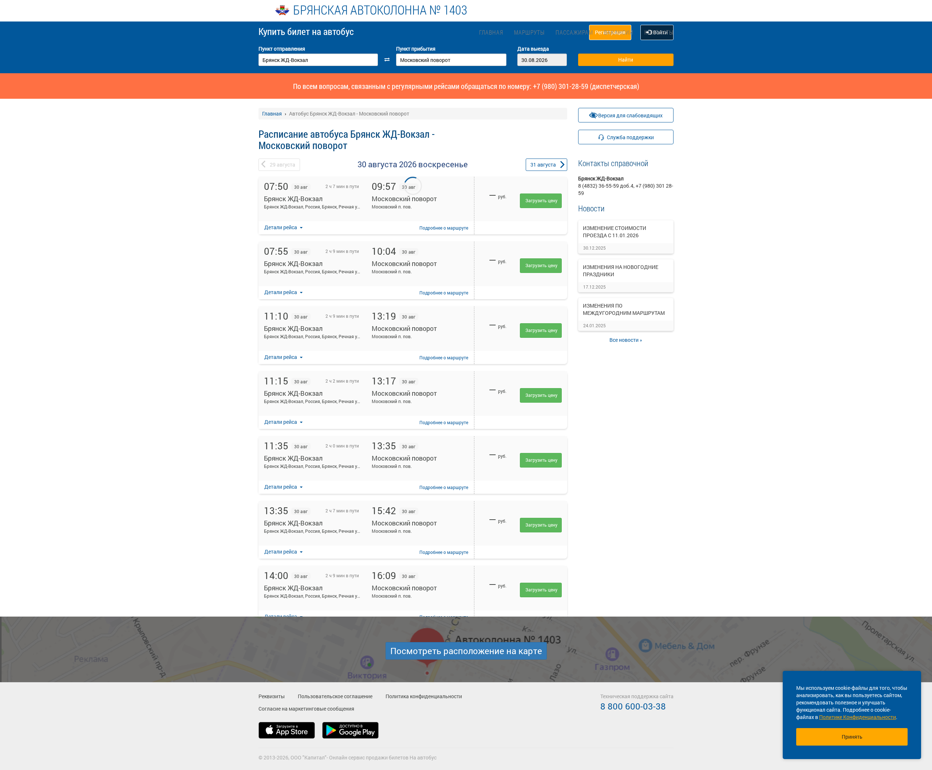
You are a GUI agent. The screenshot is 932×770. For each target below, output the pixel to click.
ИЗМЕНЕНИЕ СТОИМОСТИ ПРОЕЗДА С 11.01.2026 (614, 231)
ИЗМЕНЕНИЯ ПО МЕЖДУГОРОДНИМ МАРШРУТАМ (624, 309)
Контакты (659, 32)
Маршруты (529, 32)
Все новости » (625, 339)
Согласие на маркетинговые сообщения (306, 708)
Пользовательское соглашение (335, 696)
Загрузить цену (541, 200)
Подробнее (443, 228)
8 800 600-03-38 (633, 706)
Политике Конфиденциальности (857, 717)
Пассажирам (574, 32)
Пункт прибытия (415, 48)
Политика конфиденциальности (424, 696)
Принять (852, 736)
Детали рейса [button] (281, 227)
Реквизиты (271, 696)
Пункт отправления (281, 48)
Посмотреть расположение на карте (466, 651)
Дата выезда (533, 48)
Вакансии (618, 32)
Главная (491, 32)
